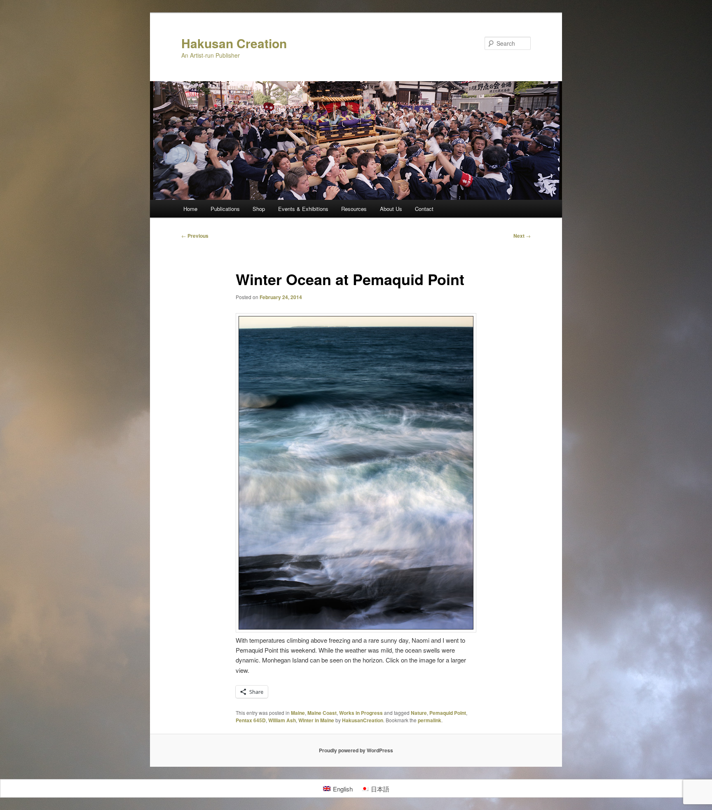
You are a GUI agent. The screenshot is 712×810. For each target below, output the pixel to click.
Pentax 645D (251, 720)
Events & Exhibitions (303, 209)
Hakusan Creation (234, 43)
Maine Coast (322, 712)
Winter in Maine (316, 720)
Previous (194, 235)
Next (522, 235)
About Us (391, 209)
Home (190, 209)
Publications (225, 209)
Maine (298, 712)
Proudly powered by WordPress (356, 750)
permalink (429, 720)
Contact (424, 209)
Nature (419, 712)
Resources (354, 209)
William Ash (282, 720)
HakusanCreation (362, 720)
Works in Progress (361, 712)
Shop (259, 209)
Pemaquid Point (447, 712)
